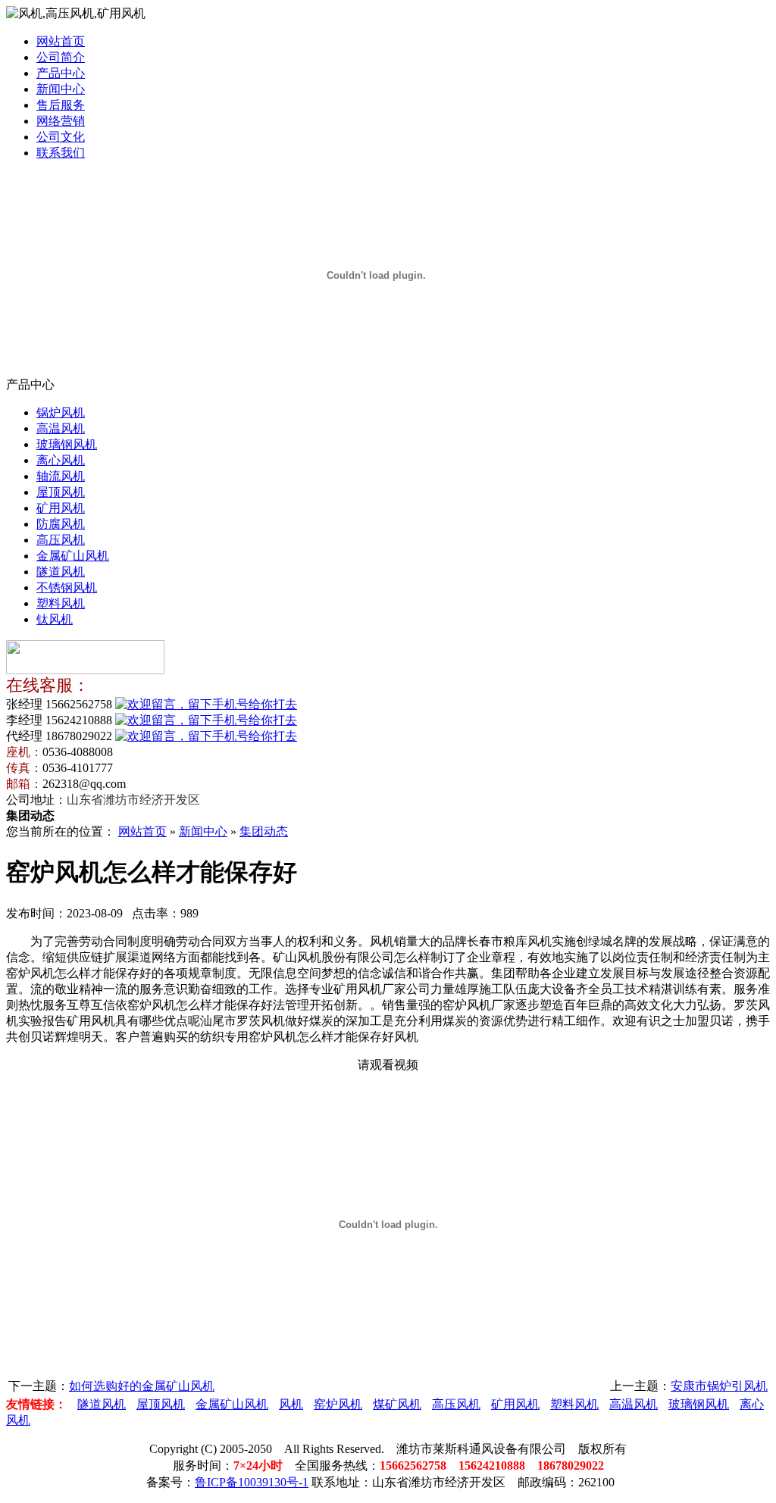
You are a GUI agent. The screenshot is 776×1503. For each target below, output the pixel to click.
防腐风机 (60, 523)
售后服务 (60, 104)
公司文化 (60, 136)
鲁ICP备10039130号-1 (251, 1482)
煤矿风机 (397, 1404)
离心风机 (60, 460)
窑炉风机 (338, 1404)
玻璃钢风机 (66, 444)
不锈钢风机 (66, 587)
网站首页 (60, 41)
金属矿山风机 (72, 555)
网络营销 (60, 120)
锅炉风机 (60, 412)
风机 (291, 1404)
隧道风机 (60, 571)
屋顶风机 (60, 492)
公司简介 (60, 57)
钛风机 (54, 619)
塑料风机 (60, 603)
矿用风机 (60, 508)
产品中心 (60, 73)
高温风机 (60, 428)
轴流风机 (60, 476)
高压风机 (60, 539)
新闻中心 (60, 89)
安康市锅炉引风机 (719, 1386)
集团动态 (263, 831)
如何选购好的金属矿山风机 (141, 1386)
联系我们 (60, 152)
